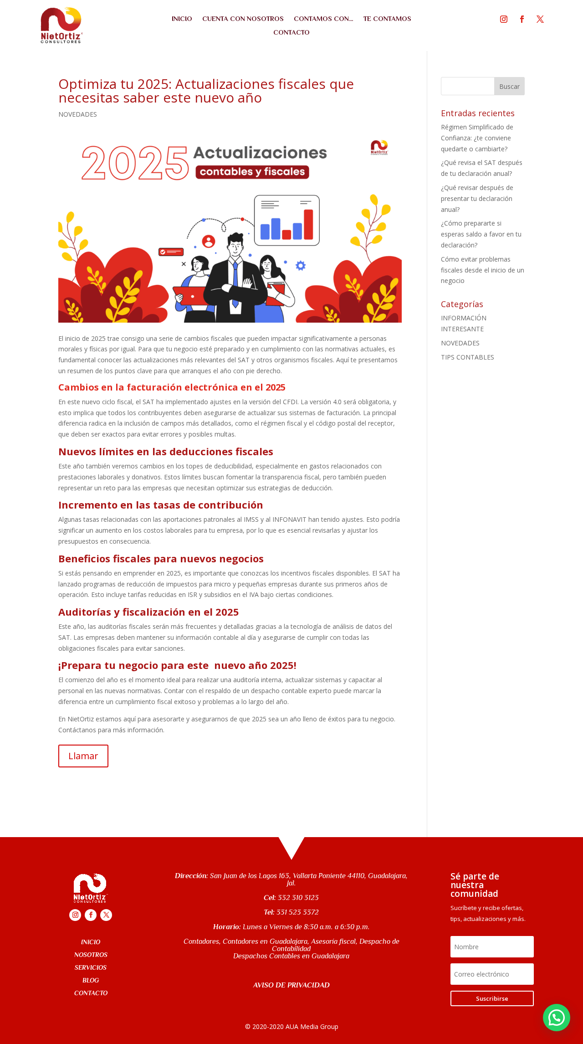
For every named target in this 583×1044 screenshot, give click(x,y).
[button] (556, 1017)
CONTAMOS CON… (323, 18)
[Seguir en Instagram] (503, 19)
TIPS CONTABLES (467, 357)
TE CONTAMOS (387, 18)
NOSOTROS (90, 954)
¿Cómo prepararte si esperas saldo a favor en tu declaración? (481, 234)
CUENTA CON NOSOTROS (243, 18)
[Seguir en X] (540, 19)
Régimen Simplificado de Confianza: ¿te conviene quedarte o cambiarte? (477, 138)
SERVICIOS (91, 967)
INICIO (182, 18)
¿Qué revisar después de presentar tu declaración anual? (477, 198)
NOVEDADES (77, 114)
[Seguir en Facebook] (522, 19)
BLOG (90, 980)
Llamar (83, 756)
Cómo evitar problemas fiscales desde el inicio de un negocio (482, 270)
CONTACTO (291, 32)
